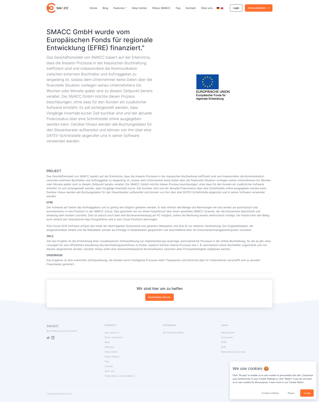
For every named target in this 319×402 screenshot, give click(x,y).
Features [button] (118, 8)
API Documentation (173, 332)
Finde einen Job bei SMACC (120, 375)
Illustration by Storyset (233, 351)
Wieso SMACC (161, 8)
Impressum (227, 337)
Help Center (139, 8)
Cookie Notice (296, 382)
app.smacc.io (112, 332)
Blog (105, 8)
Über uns (207, 8)
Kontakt (191, 8)
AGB (223, 347)
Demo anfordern (257, 7)
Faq (178, 8)
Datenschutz (228, 332)
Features (109, 347)
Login (236, 7)
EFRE (223, 342)
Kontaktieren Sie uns (159, 297)
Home (93, 8)
